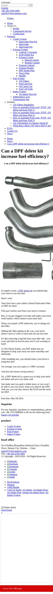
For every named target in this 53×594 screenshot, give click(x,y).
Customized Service (22, 31)
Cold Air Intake (14, 490)
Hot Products (13, 482)
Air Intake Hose (40, 490)
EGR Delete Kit (26, 55)
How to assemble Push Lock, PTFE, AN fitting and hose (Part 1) (32, 108)
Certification (18, 34)
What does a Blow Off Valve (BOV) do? (32, 125)
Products (11, 36)
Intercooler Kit (25, 47)
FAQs (10, 128)
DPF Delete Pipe (27, 70)
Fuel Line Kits (25, 83)
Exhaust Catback (27, 65)
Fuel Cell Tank (26, 89)
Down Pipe (24, 73)
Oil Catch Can (25, 86)
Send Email (6, 510)
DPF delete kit (25, 290)
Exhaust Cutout (26, 57)
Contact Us (12, 131)
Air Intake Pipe (14, 492)
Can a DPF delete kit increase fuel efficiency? (28, 144)
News (10, 133)
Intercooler (24, 44)
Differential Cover (21, 97)
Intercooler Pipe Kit (28, 41)
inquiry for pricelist (10, 415)
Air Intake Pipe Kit (28, 94)
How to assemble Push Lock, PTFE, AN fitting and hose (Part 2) (32, 113)
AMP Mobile (13, 487)
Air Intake (27, 490)
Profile (16, 28)
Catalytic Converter (28, 52)
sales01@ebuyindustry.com (14, 451)
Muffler (22, 76)
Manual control (32, 60)
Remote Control (32, 62)
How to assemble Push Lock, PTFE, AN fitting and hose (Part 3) (32, 119)
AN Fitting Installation (23, 104)
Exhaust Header (26, 68)
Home (10, 23)
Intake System (19, 91)
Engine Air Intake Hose (33, 492)
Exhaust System (20, 49)
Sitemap (11, 484)
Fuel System (18, 78)
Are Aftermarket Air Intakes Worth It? (30, 123)
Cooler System (20, 39)
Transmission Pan (21, 99)
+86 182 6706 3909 (15, 453)
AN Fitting (24, 81)
